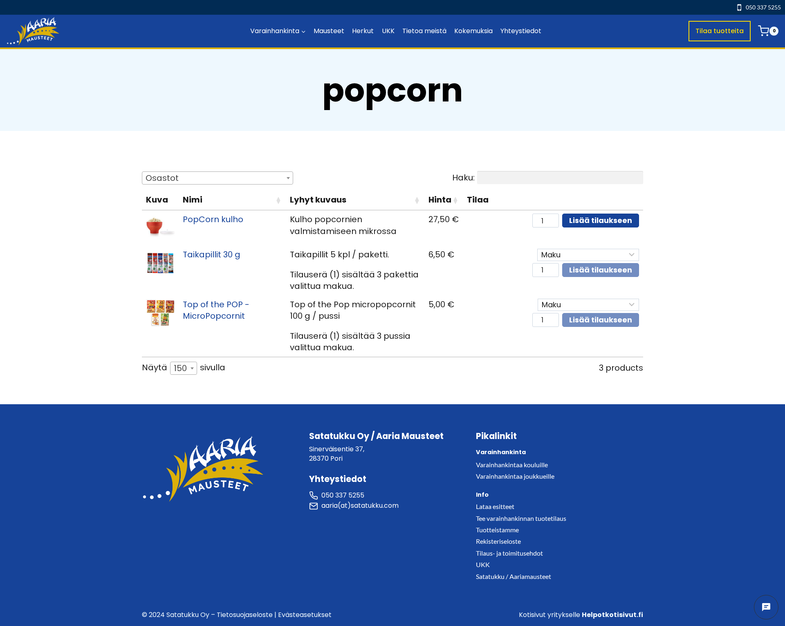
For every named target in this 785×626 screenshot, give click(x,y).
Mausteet (329, 31)
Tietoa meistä (424, 31)
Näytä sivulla (183, 368)
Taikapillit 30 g (211, 254)
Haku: (463, 177)
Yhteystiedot (520, 31)
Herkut (363, 31)
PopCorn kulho (213, 219)
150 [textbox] (180, 368)
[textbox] (164, 178)
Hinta (439, 199)
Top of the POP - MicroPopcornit (216, 310)
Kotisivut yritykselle (581, 614)
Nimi (192, 199)
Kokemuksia (473, 31)
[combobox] (217, 178)
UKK (388, 31)
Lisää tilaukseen (600, 220)
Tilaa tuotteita (719, 31)
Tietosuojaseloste (245, 614)
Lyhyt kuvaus (318, 199)
